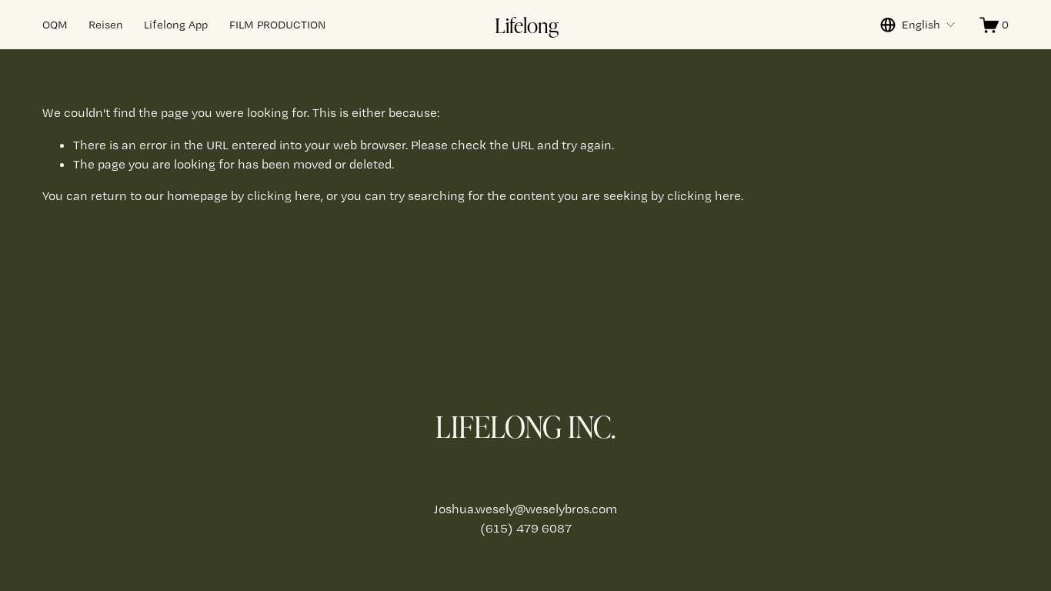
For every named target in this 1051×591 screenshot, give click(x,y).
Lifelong (527, 24)
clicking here (284, 195)
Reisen (105, 25)
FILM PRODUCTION (277, 25)
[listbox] (918, 25)
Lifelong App (176, 25)
